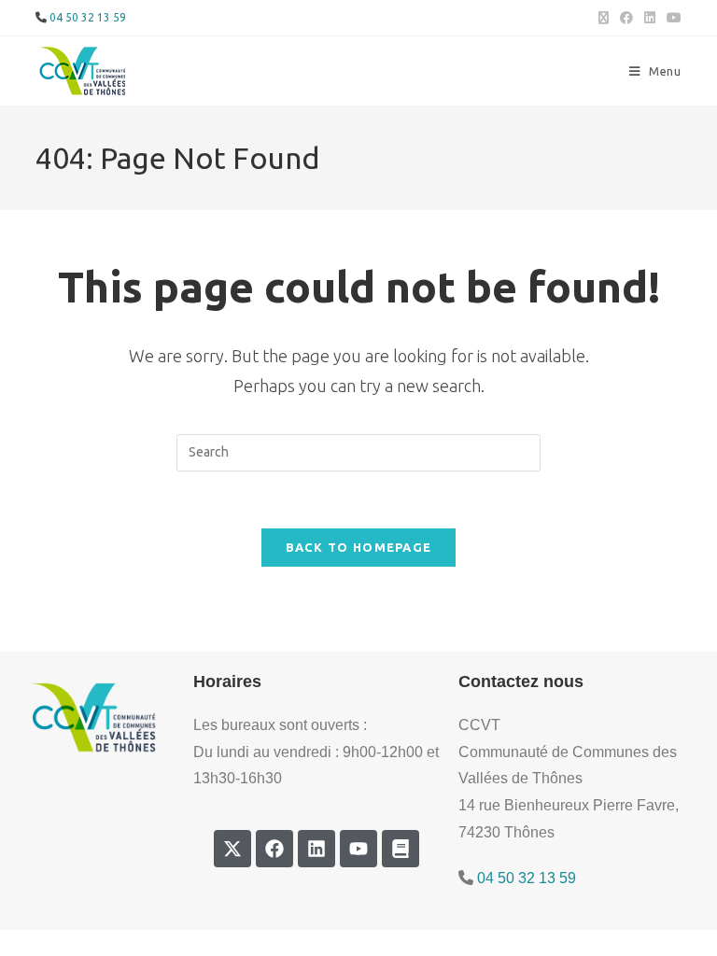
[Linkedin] (316, 848)
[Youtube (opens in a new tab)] (671, 17)
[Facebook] (274, 848)
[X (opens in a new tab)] (603, 17)
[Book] (400, 848)
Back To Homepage (359, 547)
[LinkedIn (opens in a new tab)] (650, 17)
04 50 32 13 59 (87, 17)
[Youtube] (358, 848)
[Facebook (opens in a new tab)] (626, 17)
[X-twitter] (232, 848)
